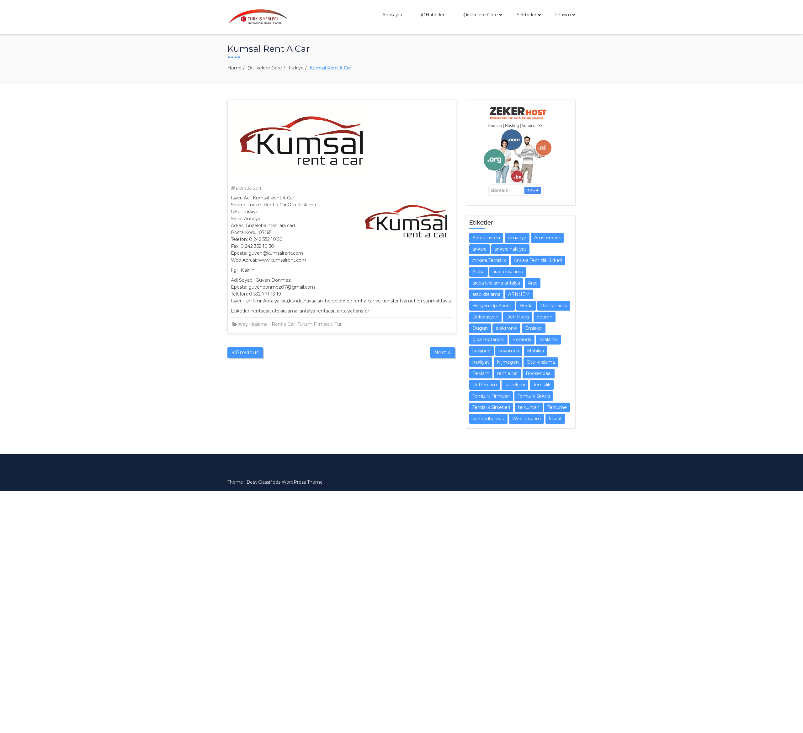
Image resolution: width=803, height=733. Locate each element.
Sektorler (526, 15)
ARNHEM (519, 294)
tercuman (529, 407)
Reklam (480, 373)
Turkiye (296, 68)
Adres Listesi (486, 238)
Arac (532, 283)
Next (441, 353)
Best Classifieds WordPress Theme (285, 482)
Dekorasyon (485, 317)
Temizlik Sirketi (534, 396)
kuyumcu (508, 351)
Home (234, 68)
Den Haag (517, 317)
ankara (479, 249)
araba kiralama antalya (496, 283)
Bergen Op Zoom (492, 305)
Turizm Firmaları (314, 324)
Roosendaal (538, 373)
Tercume (557, 407)
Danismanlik (553, 305)
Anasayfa (392, 15)
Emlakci (533, 328)
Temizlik (541, 385)
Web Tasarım (526, 418)
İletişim (563, 15)
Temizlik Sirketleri (491, 407)
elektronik (506, 328)
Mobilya (535, 351)
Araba (478, 271)
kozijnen (481, 351)
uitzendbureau (488, 418)
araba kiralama (507, 271)
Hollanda (521, 339)
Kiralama (548, 339)
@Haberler (432, 15)
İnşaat (555, 418)
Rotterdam (484, 385)
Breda (526, 305)
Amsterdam (547, 238)
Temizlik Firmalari (491, 396)
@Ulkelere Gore (480, 15)
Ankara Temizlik (489, 260)
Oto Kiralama (541, 362)
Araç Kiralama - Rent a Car (266, 324)
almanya (517, 238)
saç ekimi (515, 385)
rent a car (507, 373)
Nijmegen (508, 362)
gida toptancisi (488, 339)
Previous (246, 353)
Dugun (480, 328)
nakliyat (480, 362)
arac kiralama (486, 294)
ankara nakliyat (510, 249)
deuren (544, 317)
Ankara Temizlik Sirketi (538, 260)
